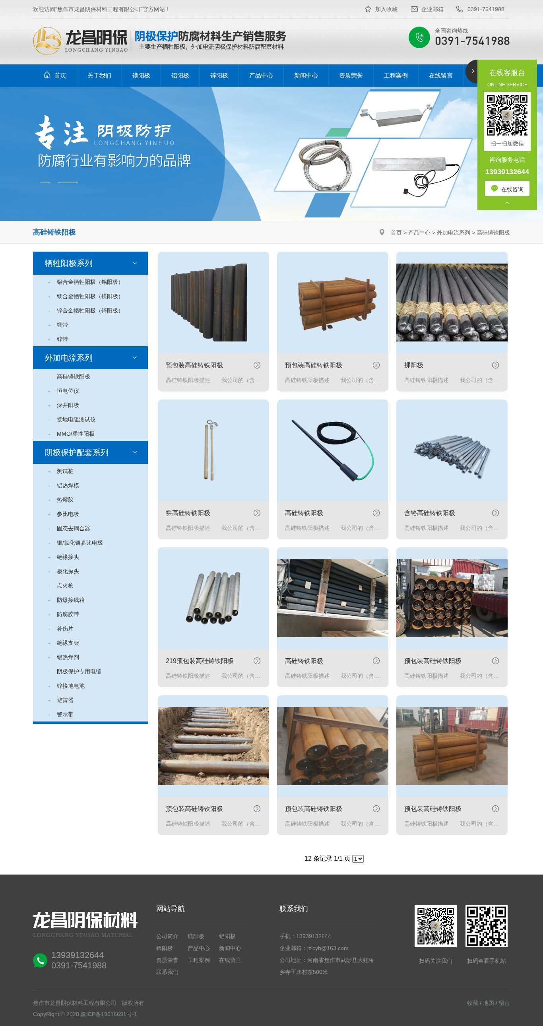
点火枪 (65, 585)
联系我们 (167, 972)
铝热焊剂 (68, 657)
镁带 (62, 325)
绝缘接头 (68, 557)
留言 (504, 1003)
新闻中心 (230, 948)
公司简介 (167, 936)
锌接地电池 (71, 686)
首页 (396, 232)
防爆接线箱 (71, 600)
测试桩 (65, 471)
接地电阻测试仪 (76, 419)
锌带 (62, 339)
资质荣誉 (167, 960)
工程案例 (199, 960)
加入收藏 (386, 9)
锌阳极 (164, 948)
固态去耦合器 (73, 528)
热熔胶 (65, 500)
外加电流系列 (453, 232)
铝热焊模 (68, 485)
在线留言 (230, 960)
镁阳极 (196, 936)
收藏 (472, 1003)
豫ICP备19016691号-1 (109, 1014)
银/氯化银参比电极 (80, 542)
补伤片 (65, 628)
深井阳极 (68, 405)
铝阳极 (227, 936)
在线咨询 (512, 189)
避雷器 (65, 700)
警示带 (65, 714)
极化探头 (68, 571)
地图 (488, 1003)
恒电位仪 (68, 391)
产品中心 (419, 232)
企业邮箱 (432, 9)
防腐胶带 (68, 614)
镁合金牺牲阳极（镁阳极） (90, 296)
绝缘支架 (68, 643)
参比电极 (68, 514)
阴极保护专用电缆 (79, 671)
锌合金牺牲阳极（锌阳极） (90, 310)
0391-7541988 (485, 9)
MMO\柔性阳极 (76, 434)
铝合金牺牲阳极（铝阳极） (90, 282)
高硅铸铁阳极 (493, 232)
